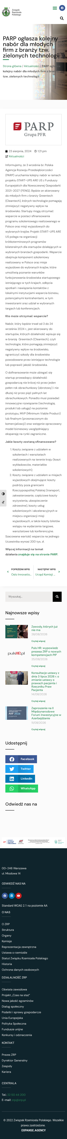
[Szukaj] (57, 597)
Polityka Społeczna (14, 1023)
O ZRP (6, 924)
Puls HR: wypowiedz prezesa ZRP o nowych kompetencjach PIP (46, 651)
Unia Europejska (12, 1018)
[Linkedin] (12, 896)
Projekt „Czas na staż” (16, 995)
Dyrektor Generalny (15, 1060)
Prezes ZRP (9, 1055)
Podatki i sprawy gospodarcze (21, 1012)
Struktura (8, 930)
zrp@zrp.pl (19, 1100)
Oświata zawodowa (14, 989)
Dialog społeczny (13, 1006)
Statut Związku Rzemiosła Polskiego (25, 958)
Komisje (7, 941)
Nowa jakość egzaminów (17, 1001)
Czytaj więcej (38, 641)
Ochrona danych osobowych (20, 970)
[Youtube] (19, 896)
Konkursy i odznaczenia (17, 1035)
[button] (54, 7)
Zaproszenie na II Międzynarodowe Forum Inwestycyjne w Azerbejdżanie (46, 713)
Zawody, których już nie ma (44, 628)
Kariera (6, 1072)
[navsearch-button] (61, 18)
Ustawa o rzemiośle (14, 952)
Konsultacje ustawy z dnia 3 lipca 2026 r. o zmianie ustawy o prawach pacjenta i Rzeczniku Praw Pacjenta (45, 681)
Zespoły (7, 1066)
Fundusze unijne (12, 1029)
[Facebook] (62, 8)
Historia (7, 964)
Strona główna (12, 66)
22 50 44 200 (16, 1095)
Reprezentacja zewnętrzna (19, 947)
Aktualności (31, 66)
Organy (6, 935)
